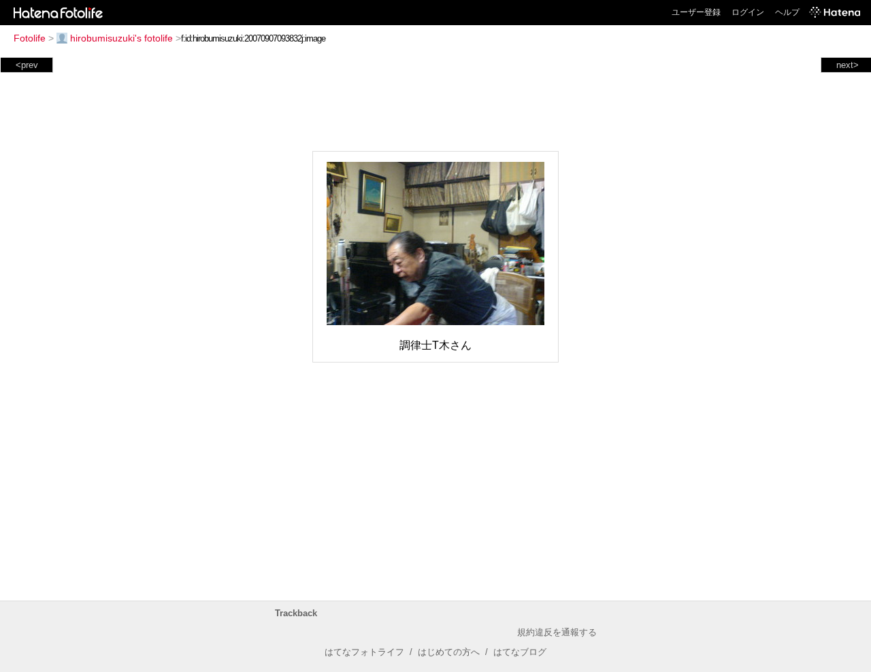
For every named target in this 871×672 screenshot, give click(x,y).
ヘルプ (787, 12)
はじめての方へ (449, 652)
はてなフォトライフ (364, 652)
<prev (27, 65)
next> (847, 65)
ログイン (748, 12)
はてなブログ (519, 652)
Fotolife (30, 38)
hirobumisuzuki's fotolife (121, 38)
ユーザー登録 (696, 12)
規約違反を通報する (557, 632)
